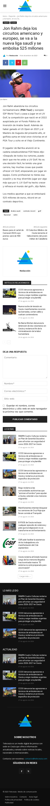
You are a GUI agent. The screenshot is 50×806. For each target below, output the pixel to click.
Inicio (5, 16)
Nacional (7, 215)
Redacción (13, 55)
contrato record (29, 211)
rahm (15, 215)
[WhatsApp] (25, 62)
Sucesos (13, 23)
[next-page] (9, 342)
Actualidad (7, 313)
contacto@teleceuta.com (36, 758)
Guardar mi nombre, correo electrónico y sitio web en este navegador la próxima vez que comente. (25, 408)
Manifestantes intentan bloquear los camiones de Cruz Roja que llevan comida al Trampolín (32, 510)
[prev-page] (4, 342)
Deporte (12, 16)
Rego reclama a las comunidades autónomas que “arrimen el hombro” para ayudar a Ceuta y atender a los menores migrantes (32, 493)
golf (39, 211)
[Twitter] (12, 62)
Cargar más (24, 576)
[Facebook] (5, 62)
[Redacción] (4, 55)
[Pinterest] (18, 62)
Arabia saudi (15, 211)
